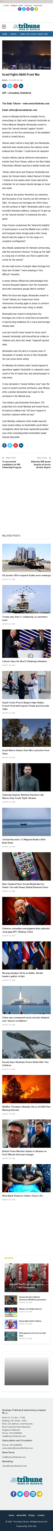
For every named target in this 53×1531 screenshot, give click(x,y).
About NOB (21, 1515)
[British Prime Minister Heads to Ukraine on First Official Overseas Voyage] (26, 1133)
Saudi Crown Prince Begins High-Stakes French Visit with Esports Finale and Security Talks (25, 705)
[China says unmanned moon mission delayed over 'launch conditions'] (26, 1000)
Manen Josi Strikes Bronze (30, 1309)
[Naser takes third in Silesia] (11, 1324)
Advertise (38, 6)
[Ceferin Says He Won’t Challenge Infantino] (26, 644)
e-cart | (6, 6)
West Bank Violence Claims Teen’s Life (22, 1195)
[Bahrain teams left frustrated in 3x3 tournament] (26, 1277)
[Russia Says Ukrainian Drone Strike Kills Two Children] (26, 1044)
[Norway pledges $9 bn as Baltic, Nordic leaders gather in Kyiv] (26, 955)
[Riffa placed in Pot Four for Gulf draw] (11, 1336)
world (5, 80)
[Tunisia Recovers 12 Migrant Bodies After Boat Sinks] (26, 822)
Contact (41, 1515)
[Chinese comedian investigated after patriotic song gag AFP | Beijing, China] (26, 911)
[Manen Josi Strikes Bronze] (11, 1312)
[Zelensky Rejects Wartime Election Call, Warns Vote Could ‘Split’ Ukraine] (26, 777)
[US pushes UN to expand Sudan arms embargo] (26, 558)
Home (21, 6)
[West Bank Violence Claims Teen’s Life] (26, 1178)
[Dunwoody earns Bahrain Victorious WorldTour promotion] (11, 1300)
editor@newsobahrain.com (22, 109)
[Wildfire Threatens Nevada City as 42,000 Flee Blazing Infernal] (26, 1089)
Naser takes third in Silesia (30, 1321)
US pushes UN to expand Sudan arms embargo (26, 575)
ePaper (14, 5)
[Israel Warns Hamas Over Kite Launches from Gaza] (26, 733)
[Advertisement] (26, 498)
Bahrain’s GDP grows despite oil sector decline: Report (41, 464)
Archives (28, 6)
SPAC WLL (32, 1526)
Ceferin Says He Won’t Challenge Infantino (24, 661)
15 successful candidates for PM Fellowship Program (11, 464)
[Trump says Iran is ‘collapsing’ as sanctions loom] (26, 599)
